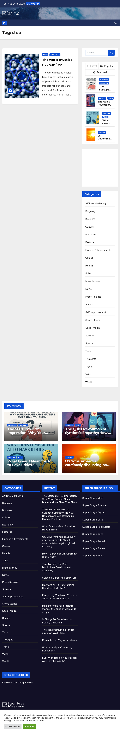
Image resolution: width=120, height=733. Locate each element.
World (88, 382)
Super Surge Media (93, 555)
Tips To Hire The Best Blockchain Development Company (56, 567)
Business (104, 79)
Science (101, 132)
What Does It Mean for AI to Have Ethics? (29, 463)
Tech (110, 98)
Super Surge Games (93, 548)
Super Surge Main (92, 498)
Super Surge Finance (94, 505)
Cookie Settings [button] (12, 726)
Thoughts (55, 55)
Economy (104, 83)
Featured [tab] (101, 72)
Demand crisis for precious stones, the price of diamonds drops (59, 609)
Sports (89, 343)
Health (89, 265)
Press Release (93, 296)
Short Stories (93, 320)
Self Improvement (95, 312)
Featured (90, 242)
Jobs (88, 273)
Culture (89, 226)
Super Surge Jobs (92, 534)
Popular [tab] (108, 66)
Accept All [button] (29, 726)
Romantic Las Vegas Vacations (59, 640)
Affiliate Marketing (95, 203)
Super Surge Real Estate (96, 526)
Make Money (92, 281)
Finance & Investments (98, 250)
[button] (115, 22)
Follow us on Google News (17, 682)
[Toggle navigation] (60, 23)
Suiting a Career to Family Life (59, 577)
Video (88, 374)
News (45, 55)
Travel (88, 366)
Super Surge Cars (92, 519)
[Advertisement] (102, 167)
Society (102, 98)
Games (89, 257)
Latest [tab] (93, 66)
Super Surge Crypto (94, 512)
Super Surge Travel (93, 541)
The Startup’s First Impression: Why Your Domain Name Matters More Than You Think (59, 499)
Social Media (92, 327)
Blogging (90, 211)
